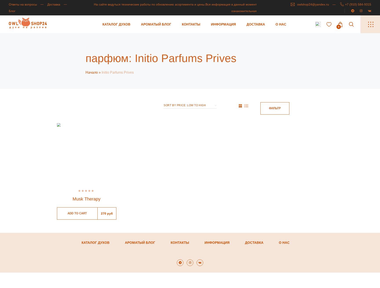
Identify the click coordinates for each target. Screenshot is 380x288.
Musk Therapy (86, 199)
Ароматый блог (156, 24)
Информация (223, 24)
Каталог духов (116, 24)
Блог (12, 11)
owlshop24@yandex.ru (313, 4)
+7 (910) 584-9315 (358, 4)
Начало (92, 72)
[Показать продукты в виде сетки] (240, 106)
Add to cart (77, 213)
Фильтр (275, 108)
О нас (281, 24)
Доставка (53, 4)
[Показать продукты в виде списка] (246, 106)
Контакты (191, 24)
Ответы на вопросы (23, 4)
